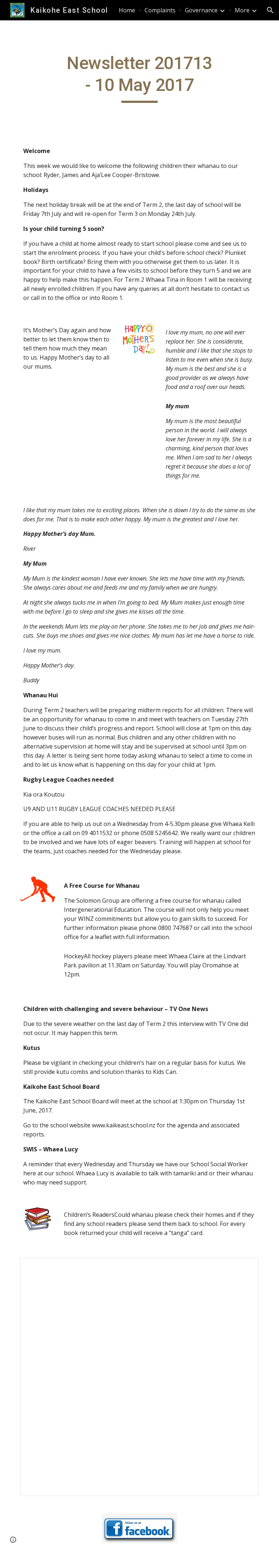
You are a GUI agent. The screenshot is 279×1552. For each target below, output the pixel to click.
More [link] (242, 10)
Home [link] (127, 10)
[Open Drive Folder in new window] (244, 1267)
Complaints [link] (160, 10)
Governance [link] (201, 10)
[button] (270, 10)
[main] (139, 77)
